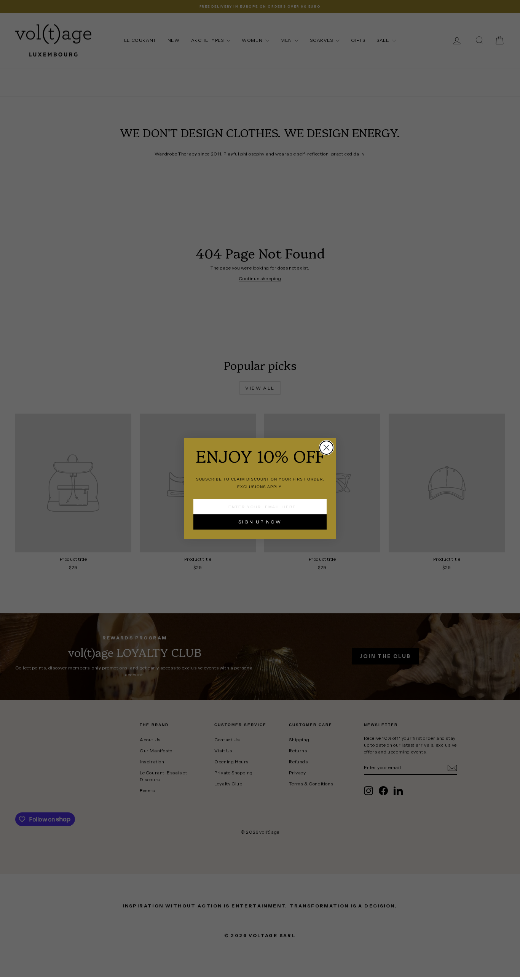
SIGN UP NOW (260, 522)
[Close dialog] (326, 447)
